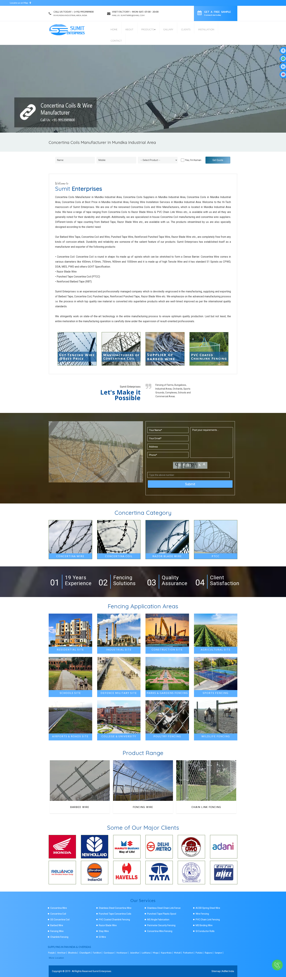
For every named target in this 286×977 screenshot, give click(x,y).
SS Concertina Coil (60, 919)
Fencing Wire (80, 807)
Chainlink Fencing (59, 937)
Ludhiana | (147, 952)
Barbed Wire (56, 925)
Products (148, 29)
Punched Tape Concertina (206, 807)
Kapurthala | (167, 952)
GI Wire (102, 937)
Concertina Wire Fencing (159, 931)
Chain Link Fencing (143, 807)
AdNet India (228, 971)
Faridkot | (98, 952)
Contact (116, 40)
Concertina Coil (58, 913)
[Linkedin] (283, 66)
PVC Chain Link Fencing (208, 919)
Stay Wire (104, 931)
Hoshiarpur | (123, 952)
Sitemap (216, 971)
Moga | (156, 952)
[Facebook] (283, 50)
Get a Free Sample (217, 13)
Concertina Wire (58, 908)
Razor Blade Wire (108, 925)
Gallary (168, 29)
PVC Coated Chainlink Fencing (114, 919)
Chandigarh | (85, 952)
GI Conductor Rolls (205, 931)
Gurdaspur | (110, 952)
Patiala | (200, 952)
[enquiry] (200, 13)
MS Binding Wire (204, 925)
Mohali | (178, 952)
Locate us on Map (19, 2)
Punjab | (52, 952)
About (129, 29)
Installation (206, 29)
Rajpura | (209, 952)
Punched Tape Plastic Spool (161, 913)
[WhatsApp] (283, 58)
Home (114, 29)
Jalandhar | (135, 952)
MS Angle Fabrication (158, 919)
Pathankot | (189, 952)
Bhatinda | (73, 952)
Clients (185, 29)
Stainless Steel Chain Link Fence (164, 908)
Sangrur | (219, 952)
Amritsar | (62, 952)
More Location (56, 957)
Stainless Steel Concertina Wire (115, 908)
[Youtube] (283, 74)
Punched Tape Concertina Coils (115, 913)
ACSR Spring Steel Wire (208, 908)
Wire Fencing (202, 913)
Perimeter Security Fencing (161, 925)
